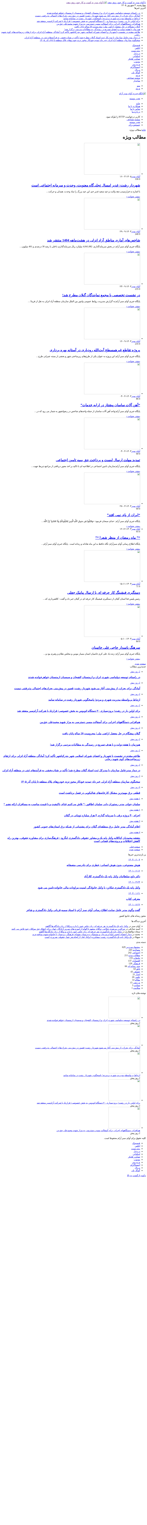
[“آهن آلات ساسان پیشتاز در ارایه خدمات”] (112, 393)
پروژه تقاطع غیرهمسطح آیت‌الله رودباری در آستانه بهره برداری (95, 350)
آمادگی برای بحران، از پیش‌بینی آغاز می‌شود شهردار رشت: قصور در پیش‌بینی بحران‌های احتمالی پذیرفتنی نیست (87, 15)
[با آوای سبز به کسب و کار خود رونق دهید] (86, 2)
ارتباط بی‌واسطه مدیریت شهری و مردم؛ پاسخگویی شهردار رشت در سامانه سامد (101, 18)
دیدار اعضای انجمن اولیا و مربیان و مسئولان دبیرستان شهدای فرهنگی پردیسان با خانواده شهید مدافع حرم (82, 934)
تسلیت (137, 985)
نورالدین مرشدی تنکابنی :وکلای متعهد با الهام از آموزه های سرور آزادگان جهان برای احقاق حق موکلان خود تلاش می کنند (68, 929)
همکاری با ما (134, 106)
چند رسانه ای (134, 966)
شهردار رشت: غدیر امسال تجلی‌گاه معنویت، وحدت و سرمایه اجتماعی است (85, 185)
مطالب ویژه (134, 955)
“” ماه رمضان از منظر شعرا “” (117, 537)
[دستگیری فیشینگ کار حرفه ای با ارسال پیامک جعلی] (112, 581)
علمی (137, 977)
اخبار (138, 974)
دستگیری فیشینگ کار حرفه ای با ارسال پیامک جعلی (103, 592)
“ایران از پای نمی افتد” (123, 515)
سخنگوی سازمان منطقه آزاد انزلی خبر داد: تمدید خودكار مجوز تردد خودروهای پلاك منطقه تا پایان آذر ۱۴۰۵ (90, 40)
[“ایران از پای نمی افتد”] (112, 503)
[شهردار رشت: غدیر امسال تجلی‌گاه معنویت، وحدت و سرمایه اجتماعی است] (112, 174)
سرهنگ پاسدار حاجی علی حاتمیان (116, 647)
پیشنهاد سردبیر (133, 947)
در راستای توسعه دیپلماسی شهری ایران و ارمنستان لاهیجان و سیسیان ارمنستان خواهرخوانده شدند (93, 13)
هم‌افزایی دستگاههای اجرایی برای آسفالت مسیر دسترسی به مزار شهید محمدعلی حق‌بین (98, 24)
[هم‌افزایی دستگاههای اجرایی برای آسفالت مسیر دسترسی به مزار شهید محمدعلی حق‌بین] (124, 1127)
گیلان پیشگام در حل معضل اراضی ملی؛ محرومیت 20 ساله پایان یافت (107, 26)
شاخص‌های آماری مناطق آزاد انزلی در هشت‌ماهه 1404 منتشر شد (93, 240)
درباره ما (136, 112)
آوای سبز (135, 176)
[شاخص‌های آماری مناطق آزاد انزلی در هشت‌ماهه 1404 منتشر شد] (112, 228)
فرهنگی (136, 963)
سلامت (136, 988)
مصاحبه (136, 950)
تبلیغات (136, 958)
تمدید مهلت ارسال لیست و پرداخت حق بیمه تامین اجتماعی (98, 460)
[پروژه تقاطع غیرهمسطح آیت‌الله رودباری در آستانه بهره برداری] (112, 338)
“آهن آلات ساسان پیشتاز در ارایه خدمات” (110, 405)
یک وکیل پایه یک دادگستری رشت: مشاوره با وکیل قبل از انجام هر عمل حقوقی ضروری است (88, 937)
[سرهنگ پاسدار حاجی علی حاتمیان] (112, 636)
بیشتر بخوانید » (133, 196)
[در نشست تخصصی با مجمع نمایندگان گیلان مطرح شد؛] (112, 283)
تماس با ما (135, 109)
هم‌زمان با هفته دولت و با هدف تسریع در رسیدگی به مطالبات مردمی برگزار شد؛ (102, 29)
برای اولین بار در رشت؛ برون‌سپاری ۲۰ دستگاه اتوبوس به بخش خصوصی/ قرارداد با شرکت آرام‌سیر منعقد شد (88, 21)
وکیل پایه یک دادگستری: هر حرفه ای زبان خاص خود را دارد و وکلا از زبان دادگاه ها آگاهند (86, 926)
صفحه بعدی (140, 664)
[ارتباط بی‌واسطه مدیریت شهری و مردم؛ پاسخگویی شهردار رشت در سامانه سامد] (124, 1072)
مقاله (137, 980)
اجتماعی (136, 952)
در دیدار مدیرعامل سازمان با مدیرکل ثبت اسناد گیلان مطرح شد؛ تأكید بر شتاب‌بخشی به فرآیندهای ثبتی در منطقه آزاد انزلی (82, 37)
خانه (138, 103)
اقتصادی (136, 961)
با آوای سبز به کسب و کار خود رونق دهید (127, 2)
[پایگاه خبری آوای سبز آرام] (132, 93)
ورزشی (136, 982)
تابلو (138, 969)
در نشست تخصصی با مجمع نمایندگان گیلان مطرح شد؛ (101, 295)
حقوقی (136, 971)
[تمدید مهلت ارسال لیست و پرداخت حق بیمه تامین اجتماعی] (112, 448)
